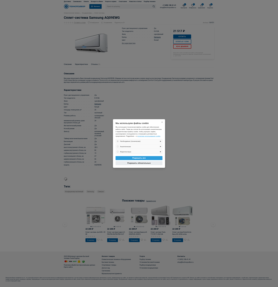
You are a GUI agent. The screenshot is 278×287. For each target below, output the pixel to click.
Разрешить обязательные (139, 163)
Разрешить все (139, 158)
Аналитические (125, 146)
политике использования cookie (149, 136)
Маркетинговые (125, 152)
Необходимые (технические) (130, 141)
